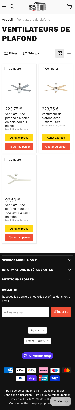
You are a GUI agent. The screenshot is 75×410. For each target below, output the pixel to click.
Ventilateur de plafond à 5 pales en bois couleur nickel (17, 120)
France (35, 340)
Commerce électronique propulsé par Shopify (37, 403)
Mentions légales (54, 390)
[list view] (68, 53)
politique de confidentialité (22, 390)
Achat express (19, 137)
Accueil (7, 19)
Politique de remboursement (53, 394)
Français (35, 330)
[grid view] (59, 53)
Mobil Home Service (16, 129)
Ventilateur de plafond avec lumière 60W (52, 118)
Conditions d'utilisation (18, 394)
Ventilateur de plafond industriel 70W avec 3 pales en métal (17, 211)
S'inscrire (61, 312)
